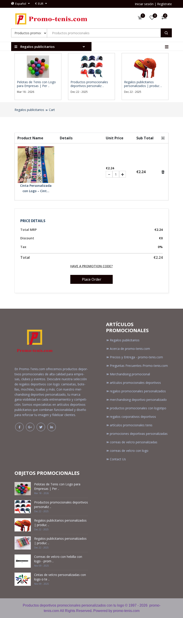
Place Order (91, 279)
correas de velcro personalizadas (133, 442)
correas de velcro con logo (129, 450)
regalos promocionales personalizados (138, 391)
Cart (52, 110)
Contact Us (118, 459)
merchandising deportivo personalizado (138, 399)
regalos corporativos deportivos (133, 416)
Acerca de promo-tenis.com (130, 348)
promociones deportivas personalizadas (139, 433)
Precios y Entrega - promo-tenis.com (136, 357)
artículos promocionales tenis (131, 425)
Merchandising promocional (130, 374)
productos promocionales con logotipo (138, 408)
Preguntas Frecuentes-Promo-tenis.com (139, 365)
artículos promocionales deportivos (135, 382)
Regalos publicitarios (29, 110)
